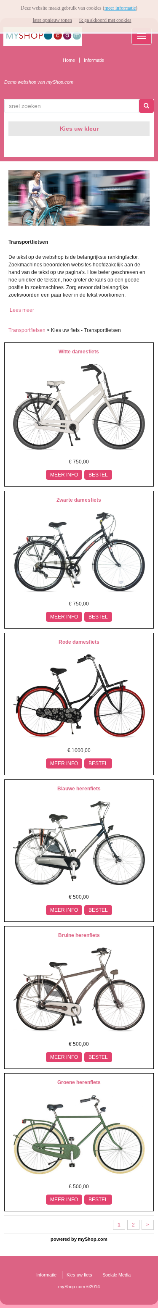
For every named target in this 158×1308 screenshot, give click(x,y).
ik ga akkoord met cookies (105, 20)
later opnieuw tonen (52, 20)
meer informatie (120, 8)
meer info (64, 475)
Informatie (94, 60)
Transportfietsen (27, 330)
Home (69, 60)
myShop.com (92, 1239)
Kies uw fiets (79, 1274)
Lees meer (22, 310)
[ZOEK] (146, 106)
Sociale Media (116, 1274)
